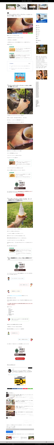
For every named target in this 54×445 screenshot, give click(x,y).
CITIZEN (38, 25)
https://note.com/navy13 (14, 374)
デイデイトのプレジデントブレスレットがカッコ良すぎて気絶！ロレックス (20, 66)
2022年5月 (37, 94)
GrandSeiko (37, 102)
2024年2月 (37, 89)
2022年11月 (37, 92)
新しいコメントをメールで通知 (11, 426)
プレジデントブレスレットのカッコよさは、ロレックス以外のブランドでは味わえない (20, 69)
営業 (37, 38)
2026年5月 (37, 83)
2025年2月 (37, 87)
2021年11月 (37, 95)
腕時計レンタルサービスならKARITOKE (16, 295)
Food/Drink (38, 27)
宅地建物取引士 (39, 40)
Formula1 (38, 29)
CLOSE (29, 63)
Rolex (37, 36)
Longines (37, 103)
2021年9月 (37, 97)
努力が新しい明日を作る (27, 1)
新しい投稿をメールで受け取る (11, 427)
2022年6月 (37, 93)
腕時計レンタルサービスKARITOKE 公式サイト (20, 195)
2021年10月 (37, 96)
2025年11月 (37, 85)
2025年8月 (37, 86)
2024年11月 (37, 88)
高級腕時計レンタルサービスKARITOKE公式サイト (20, 358)
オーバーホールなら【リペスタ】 (20, 360)
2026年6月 (37, 82)
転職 (37, 42)
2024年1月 (37, 90)
